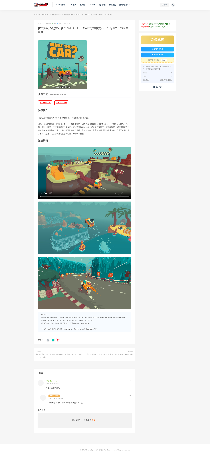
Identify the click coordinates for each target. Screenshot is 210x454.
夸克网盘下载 (45, 103)
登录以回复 (130, 380)
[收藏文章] (48, 340)
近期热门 (83, 5)
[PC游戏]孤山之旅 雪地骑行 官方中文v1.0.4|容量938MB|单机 (110, 354)
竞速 (60, 23)
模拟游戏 (102, 5)
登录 (93, 420)
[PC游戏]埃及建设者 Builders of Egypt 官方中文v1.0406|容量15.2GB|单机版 (59, 356)
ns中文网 (45, 15)
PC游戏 (73, 5)
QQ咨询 (158, 87)
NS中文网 (98, 450)
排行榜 (92, 5)
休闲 (55, 23)
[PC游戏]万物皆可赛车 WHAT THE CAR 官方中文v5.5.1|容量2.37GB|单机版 (72, 329)
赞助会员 (112, 5)
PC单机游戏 (54, 15)
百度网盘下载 (61, 103)
